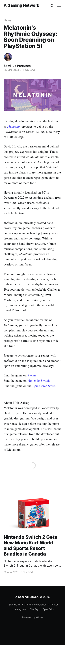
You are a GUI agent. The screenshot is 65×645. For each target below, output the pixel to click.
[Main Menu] (59, 5)
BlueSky (34, 609)
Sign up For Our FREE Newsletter (27, 604)
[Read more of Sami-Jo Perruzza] (8, 57)
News (7, 20)
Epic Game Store (43, 385)
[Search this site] (52, 6)
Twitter (54, 604)
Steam (32, 375)
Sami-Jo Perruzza (17, 66)
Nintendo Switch (39, 380)
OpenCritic (48, 609)
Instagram (20, 609)
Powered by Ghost (32, 617)
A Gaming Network (21, 5)
